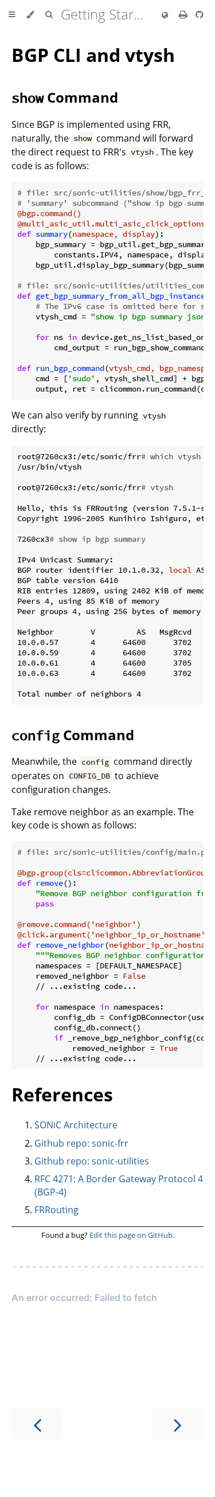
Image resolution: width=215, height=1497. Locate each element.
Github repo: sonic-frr (81, 1143)
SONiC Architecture (76, 1125)
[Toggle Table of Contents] (12, 15)
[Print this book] (184, 14)
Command (64, 97)
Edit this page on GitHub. (131, 1235)
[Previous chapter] (37, 1424)
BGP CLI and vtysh (93, 54)
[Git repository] (199, 14)
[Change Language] (165, 15)
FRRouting (56, 1209)
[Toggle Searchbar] (49, 15)
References (62, 1094)
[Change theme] (30, 15)
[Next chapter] (178, 1424)
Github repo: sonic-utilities (91, 1161)
